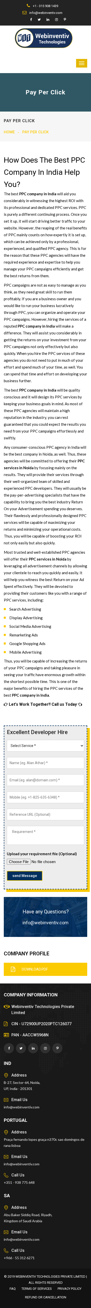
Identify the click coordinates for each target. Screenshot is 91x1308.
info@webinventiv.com (45, 13)
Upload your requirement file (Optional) (42, 853)
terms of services (36, 1289)
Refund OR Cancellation (45, 1297)
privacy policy (69, 1289)
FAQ (13, 1289)
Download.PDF (35, 969)
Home (9, 132)
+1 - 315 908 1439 (45, 6)
